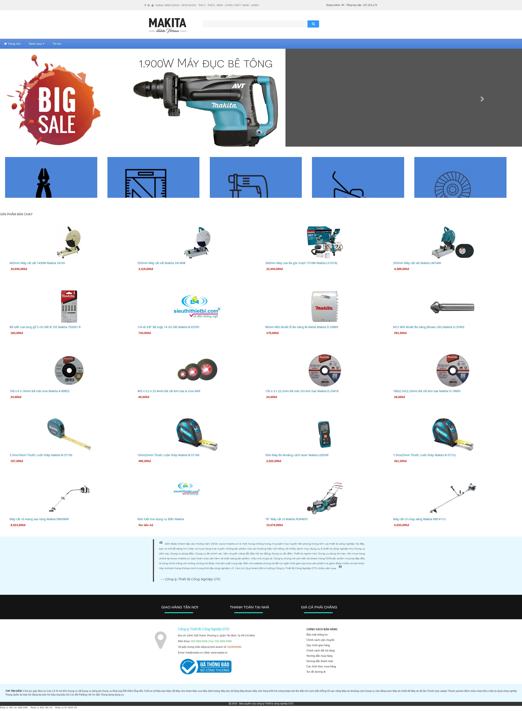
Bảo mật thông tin (316, 634)
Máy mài (257, 691)
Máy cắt (170, 691)
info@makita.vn (194, 652)
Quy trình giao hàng (318, 645)
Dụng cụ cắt (74, 691)
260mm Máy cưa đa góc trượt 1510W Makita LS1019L (301, 263)
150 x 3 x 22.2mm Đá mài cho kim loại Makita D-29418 (301, 391)
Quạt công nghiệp (507, 691)
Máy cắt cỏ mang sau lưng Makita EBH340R (39, 519)
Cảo (49, 691)
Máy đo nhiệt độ (401, 691)
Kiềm (130, 691)
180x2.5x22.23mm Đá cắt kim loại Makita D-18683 (426, 391)
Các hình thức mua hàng (321, 666)
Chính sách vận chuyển (320, 639)
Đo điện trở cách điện (308, 691)
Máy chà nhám (184, 691)
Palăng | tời (85, 694)
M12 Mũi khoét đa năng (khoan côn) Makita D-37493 (428, 327)
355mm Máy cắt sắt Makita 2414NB (161, 263)
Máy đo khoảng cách (353, 691)
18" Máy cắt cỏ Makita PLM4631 (286, 519)
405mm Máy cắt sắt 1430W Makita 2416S (37, 263)
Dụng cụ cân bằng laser (378, 691)
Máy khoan (246, 691)
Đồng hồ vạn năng (330, 691)
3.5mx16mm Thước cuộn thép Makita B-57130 (41, 455)
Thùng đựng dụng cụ (112, 694)
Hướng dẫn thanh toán (319, 661)
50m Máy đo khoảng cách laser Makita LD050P (296, 455)
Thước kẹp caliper (437, 691)
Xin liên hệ (145, 525)
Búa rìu (42, 691)
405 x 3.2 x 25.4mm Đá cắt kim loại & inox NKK (168, 391)
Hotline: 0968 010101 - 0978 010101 (175, 5)
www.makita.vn (219, 652)
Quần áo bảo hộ (22, 694)
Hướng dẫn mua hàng (319, 655)
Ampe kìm (289, 691)
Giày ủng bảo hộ (60, 694)
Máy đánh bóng (211, 691)
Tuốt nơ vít (150, 691)
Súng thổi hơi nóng (273, 691)
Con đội (74, 694)
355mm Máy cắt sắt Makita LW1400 (417, 263)
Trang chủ (14, 43)
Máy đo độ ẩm (419, 691)
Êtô (125, 691)
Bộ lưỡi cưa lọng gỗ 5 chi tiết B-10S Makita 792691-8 (45, 327)
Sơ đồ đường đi (315, 671)
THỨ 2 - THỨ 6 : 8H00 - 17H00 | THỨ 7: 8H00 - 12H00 (228, 5)
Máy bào (161, 691)
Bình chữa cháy (473, 691)
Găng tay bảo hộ (41, 694)
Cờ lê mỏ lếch (59, 691)
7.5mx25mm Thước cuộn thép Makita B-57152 (424, 455)
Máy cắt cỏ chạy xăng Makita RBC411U (419, 519)
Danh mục (36, 43)
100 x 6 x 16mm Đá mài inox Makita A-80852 (40, 391)
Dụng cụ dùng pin (92, 691)
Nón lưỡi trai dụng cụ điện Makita (160, 519)
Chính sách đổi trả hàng (320, 650)
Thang (8, 694)
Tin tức (57, 43)
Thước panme (456, 691)
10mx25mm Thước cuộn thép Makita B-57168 (168, 455)
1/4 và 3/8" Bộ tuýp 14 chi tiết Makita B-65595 (168, 327)
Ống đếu (138, 691)
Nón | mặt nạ (489, 691)
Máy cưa (197, 691)
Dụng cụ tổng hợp (112, 691)
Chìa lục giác (30, 691)
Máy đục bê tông (230, 691)
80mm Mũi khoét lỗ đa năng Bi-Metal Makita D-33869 (301, 327)
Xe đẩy (96, 694)
